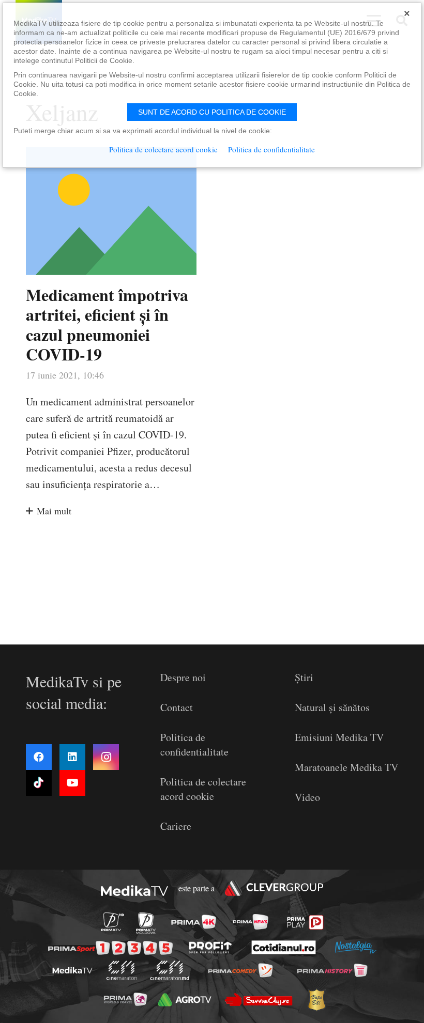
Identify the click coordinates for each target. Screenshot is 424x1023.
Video (307, 797)
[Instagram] (106, 757)
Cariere (175, 826)
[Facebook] (39, 757)
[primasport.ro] (110, 947)
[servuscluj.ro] (258, 999)
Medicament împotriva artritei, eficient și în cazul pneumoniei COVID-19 (107, 324)
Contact (176, 707)
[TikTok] (39, 783)
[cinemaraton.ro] (121, 970)
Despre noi (183, 677)
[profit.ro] (210, 947)
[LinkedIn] (72, 757)
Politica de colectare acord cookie (203, 789)
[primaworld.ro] (124, 999)
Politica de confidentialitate (194, 744)
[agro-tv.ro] (184, 999)
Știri (304, 677)
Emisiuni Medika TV (339, 737)
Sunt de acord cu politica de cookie (212, 112)
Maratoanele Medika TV (346, 767)
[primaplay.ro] (305, 922)
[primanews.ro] (250, 922)
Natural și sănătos (332, 707)
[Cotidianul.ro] (284, 947)
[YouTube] (72, 783)
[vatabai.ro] (316, 1000)
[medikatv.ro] (72, 970)
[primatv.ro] (112, 921)
